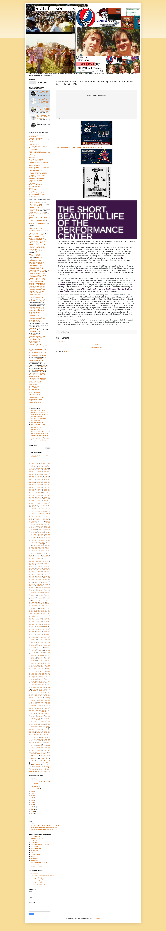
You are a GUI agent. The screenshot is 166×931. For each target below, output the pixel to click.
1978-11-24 (40, 644)
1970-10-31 (32, 503)
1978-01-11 (38, 629)
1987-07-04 (47, 713)
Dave (49, 756)
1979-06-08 (47, 658)
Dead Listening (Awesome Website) (40, 844)
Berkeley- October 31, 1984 (36, 328)
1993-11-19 (43, 737)
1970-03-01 (31, 497)
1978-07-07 (32, 637)
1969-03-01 (46, 481)
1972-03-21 (33, 522)
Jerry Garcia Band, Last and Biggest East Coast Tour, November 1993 (40, 434)
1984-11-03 (41, 705)
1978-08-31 (33, 639)
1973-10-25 (46, 561)
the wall (46, 769)
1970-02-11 (46, 494)
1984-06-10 (40, 700)
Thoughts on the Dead (36, 866)
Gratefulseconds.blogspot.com (84, 119)
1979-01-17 (47, 650)
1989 (37, 720)
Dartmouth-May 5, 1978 (35, 227)
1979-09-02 (47, 661)
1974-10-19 (31, 581)
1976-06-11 (46, 585)
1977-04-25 (42, 603)
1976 (46, 584)
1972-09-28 (41, 539)
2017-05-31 (43, 752)
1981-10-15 (34, 684)
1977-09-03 (32, 616)
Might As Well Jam (34, 156)
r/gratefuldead (34, 860)
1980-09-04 (34, 671)
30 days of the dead (40, 753)
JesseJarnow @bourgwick (37, 877)
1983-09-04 (39, 697)
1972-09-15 (47, 535)
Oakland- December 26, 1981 (37, 301)
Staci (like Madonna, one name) (39, 862)
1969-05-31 (46, 484)
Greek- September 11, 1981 (36, 294)
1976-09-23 (33, 593)
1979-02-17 (40, 653)
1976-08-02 (40, 592)
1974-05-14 (32, 572)
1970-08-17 (39, 500)
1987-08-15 (47, 716)
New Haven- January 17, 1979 (37, 246)
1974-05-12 (46, 571)
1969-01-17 (31, 477)
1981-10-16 (41, 684)
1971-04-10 (41, 508)
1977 (48, 598)
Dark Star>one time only (35, 170)
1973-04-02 (41, 550)
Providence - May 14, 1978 (36, 233)
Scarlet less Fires (33, 157)
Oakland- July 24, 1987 (35, 344)
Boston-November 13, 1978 (36, 236)
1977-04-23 (34, 603)
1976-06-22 (33, 589)
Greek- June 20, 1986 (35, 339)
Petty (37, 769)
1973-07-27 (42, 553)
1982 (49, 687)
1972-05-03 (40, 527)
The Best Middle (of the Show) (37, 194)
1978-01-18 (46, 629)
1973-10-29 (39, 563)
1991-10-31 (31, 736)
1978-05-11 (39, 634)
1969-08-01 (46, 485)
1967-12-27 (40, 468)
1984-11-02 (33, 705)
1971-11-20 (34, 516)
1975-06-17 (45, 582)
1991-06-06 (31, 731)
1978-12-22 (40, 645)
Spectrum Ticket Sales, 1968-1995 (40, 439)
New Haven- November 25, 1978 (37, 241)
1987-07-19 (47, 715)
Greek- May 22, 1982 (34, 313)
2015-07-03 (33, 747)
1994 (49, 737)
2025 (32, 791)
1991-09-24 (32, 734)
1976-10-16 (34, 598)
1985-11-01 (39, 708)
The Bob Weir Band (37, 354)
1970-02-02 (39, 494)
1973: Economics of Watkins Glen (39, 414)
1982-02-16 (34, 689)
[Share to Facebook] (66, 332)
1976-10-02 (40, 595)
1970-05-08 (38, 498)
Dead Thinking (34, 846)
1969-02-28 (39, 481)
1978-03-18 (31, 632)
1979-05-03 (40, 655)
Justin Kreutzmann (35, 854)
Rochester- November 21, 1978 (37, 239)
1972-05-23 (33, 531)
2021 (32, 800)
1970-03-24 (46, 497)
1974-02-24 (31, 571)
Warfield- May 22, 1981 (35, 293)
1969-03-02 (32, 482)
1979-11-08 (47, 665)
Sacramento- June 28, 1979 (36, 262)
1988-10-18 (31, 719)
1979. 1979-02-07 (35, 666)
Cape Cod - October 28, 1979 (37, 273)
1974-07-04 (31, 576)
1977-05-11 (36, 610)
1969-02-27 (31, 481)
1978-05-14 (46, 634)
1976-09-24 (40, 593)
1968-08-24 (31, 473)
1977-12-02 (31, 626)
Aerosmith (82, 270)
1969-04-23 (39, 484)
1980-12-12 (34, 674)
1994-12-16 (47, 739)
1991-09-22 (46, 732)
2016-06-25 (39, 750)
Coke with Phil (42, 756)
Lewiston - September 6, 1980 (37, 281)
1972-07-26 (40, 532)
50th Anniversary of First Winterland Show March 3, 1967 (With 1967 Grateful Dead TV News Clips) (43, 109)
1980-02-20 (34, 668)
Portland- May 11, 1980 (35, 276)
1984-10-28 (33, 703)
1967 (49, 465)
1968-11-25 (46, 474)
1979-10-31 (33, 665)
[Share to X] (64, 332)
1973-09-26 (46, 558)
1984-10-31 (47, 703)
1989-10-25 (36, 724)
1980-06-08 (34, 670)
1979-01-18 (33, 652)
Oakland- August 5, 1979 (35, 265)
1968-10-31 (31, 474)
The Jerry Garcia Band (38, 349)
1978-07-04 (46, 636)
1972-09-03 (47, 534)
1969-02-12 (46, 479)
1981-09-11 (47, 681)
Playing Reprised (33, 149)
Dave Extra (44, 758)
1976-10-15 (47, 597)
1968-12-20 (31, 476)
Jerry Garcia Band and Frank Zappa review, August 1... (45, 829)
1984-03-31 (33, 700)
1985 (47, 705)
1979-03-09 (33, 655)
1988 (40, 718)
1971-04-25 (41, 510)
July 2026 (35, 780)
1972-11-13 (34, 542)
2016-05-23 (38, 748)
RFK (42, 769)
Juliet (32, 852)
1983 (40, 695)
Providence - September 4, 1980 (37, 280)
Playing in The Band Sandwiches (37, 146)
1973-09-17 (46, 556)
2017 (37, 752)
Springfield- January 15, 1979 (37, 244)
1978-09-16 (40, 640)
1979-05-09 (33, 658)
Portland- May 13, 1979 (35, 260)
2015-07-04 (40, 747)
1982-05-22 (35, 690)
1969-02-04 (31, 479)
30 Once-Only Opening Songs (37, 175)
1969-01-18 (39, 477)
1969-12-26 (31, 490)
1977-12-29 (39, 626)
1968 (46, 468)
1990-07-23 (31, 728)
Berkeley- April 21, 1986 (35, 338)
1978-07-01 (31, 636)
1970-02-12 (31, 495)
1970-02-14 (46, 495)
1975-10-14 (39, 584)
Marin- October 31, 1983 (35, 322)
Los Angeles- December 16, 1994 (38, 346)
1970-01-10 (45, 492)
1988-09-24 (46, 718)
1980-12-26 (41, 674)
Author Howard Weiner (37, 838)
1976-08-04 (47, 592)
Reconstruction (35, 359)
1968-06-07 (31, 471)
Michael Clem (34, 856)
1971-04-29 (42, 511)
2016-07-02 (31, 752)
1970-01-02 (38, 492)
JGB (49, 768)
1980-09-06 (41, 671)
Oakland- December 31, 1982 (37, 318)
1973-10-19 (46, 560)
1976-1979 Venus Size (37, 416)
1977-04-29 (41, 605)
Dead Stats (46, 763)
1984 (49, 698)
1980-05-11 (41, 668)
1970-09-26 (39, 502)
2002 (38, 742)
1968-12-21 (39, 476)
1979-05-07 (40, 657)
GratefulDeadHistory (36, 848)
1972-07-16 (47, 531)
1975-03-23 (37, 582)
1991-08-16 (46, 731)
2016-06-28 (46, 750)
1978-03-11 (39, 631)
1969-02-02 (46, 477)
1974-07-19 (39, 576)
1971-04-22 (34, 510)
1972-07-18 (33, 532)
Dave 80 (34, 758)
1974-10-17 (38, 579)
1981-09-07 (40, 681)
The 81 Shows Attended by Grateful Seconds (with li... (44, 827)
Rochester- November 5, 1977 (37, 220)
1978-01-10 (31, 629)
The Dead (34, 386)
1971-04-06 (34, 508)
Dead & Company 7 (35, 401)
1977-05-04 (41, 607)
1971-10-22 (35, 514)
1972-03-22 (40, 522)
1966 (37, 463)
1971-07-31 (34, 513)
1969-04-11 (39, 482)
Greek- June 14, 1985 (35, 331)
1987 (35, 713)
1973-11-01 (31, 564)
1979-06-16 (33, 660)
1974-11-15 (46, 581)
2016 (32, 748)
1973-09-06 (37, 555)
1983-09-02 (31, 697)
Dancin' (31, 188)
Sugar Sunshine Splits (35, 151)
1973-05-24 (34, 552)
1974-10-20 (39, 581)
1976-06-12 (32, 587)
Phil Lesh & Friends (37, 378)
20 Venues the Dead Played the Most (40, 431)
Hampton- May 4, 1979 (35, 251)
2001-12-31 (31, 742)
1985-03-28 (31, 707)
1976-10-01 (33, 595)
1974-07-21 (46, 576)
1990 (42, 724)
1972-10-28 (41, 540)
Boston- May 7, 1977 (34, 210)
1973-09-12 (31, 556)
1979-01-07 (33, 649)
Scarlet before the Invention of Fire (38, 159)
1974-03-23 (39, 571)
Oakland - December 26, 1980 (37, 283)
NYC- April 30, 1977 (34, 209)
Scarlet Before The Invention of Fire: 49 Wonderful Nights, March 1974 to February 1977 (43, 100)
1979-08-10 (40, 661)
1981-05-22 (40, 679)
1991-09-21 (39, 732)
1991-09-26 (46, 734)
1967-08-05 (40, 466)
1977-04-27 (34, 605)
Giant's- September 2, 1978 (36, 235)
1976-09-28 (47, 593)
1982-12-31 (34, 695)
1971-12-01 (41, 516)
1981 (33, 678)
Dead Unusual (36, 764)
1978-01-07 (39, 628)
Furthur (33, 391)
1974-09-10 (46, 577)
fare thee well (36, 766)
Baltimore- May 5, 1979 (35, 254)
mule (33, 769)
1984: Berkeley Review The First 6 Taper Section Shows (43, 93)
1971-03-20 (41, 506)
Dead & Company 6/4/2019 (35, 402)
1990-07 (47, 726)
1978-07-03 (39, 636)
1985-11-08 (31, 710)
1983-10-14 (36, 698)
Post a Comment (63, 341)
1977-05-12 (43, 610)
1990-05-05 (47, 724)
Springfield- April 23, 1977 (36, 207)
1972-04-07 (47, 524)
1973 (41, 544)
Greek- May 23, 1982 (34, 315)
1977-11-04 (46, 623)
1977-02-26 (34, 600)
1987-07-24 (33, 716)
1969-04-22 (31, 484)
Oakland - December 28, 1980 (37, 286)
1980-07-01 (41, 670)
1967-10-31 (47, 466)
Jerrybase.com (34, 873)
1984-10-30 (40, 703)
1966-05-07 (43, 463)
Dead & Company (36, 397)
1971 (49, 505)
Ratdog (34, 376)
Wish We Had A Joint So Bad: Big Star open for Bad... (45, 826)
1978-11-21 (33, 644)
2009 (40, 744)
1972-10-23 (34, 540)
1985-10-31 (31, 708)
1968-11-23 (39, 474)
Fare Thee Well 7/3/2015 (34, 392)
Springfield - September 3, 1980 (37, 278)
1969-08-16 (39, 487)
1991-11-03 (38, 736)
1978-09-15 (33, 640)
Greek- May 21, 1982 (34, 312)
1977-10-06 (39, 618)
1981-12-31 (42, 687)
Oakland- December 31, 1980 (37, 289)
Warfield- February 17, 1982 (36, 310)
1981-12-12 (41, 686)
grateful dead (32, 767)
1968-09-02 (39, 473)
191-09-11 (31, 463)
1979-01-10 (47, 649)
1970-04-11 (31, 498)
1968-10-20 (46, 473)
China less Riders (34, 144)
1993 (44, 736)
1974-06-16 (39, 574)
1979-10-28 (47, 663)
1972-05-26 (40, 531)
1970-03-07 (39, 497)
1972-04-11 (40, 526)
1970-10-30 (46, 502)
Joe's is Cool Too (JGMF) (37, 883)
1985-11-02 (46, 708)
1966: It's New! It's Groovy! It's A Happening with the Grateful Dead (43, 117)
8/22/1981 (43, 370)
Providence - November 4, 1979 (37, 275)
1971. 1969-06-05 (33, 521)
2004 (47, 742)
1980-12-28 (34, 676)
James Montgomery (97, 289)
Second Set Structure (34, 165)
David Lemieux (35, 842)
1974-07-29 (38, 577)
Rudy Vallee (97, 282)
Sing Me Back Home (34, 196)
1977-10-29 (31, 623)
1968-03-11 (39, 469)
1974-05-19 (39, 572)
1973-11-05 (39, 564)
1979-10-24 (33, 663)
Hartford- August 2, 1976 (35, 206)
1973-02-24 (34, 547)
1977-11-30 (46, 624)
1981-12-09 (34, 686)
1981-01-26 (40, 678)
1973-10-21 (31, 561)
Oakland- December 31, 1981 (37, 307)
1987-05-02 (40, 713)
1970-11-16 (31, 505)
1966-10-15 (36, 465)
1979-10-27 (40, 663)
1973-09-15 (39, 556)
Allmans (48, 753)
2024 (32, 793)
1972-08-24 (47, 532)
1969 (46, 476)
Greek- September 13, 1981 (36, 297)
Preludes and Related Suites (36, 178)
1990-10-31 (39, 728)
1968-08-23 (46, 471)
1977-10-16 (39, 621)
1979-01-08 (40, 649)
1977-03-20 (42, 602)
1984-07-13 (33, 702)
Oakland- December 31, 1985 (37, 336)
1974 (30, 569)
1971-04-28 (34, 511)
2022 (32, 798)
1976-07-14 (33, 590)
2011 (35, 745)
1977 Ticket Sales (35, 420)
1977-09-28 (39, 616)
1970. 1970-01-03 (41, 505)
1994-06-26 (33, 739)
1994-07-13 (40, 739)
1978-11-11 (47, 640)
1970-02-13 (39, 495)
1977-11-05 (31, 624)
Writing (46, 771)
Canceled (43, 755)
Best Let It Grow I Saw (35, 160)
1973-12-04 (39, 568)
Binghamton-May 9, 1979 (35, 259)
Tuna (42, 771)
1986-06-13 (36, 711)
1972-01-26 (47, 521)
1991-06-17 (39, 731)
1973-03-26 (41, 548)
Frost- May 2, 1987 (34, 342)
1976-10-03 (47, 595)
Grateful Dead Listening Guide (38, 879)
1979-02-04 (33, 653)
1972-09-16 (33, 537)
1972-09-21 (41, 537)
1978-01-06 (31, 628)
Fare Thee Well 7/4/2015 (34, 394)
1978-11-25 (47, 644)
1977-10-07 (46, 618)
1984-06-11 (47, 700)
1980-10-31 (41, 673)
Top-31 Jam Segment (34, 771)
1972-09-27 (34, 539)
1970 (30, 492)
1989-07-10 (43, 721)
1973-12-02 (31, 568)
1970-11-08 (39, 503)
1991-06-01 (46, 729)
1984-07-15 (40, 702)
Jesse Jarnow (34, 850)
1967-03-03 (33, 466)
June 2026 (35, 786)
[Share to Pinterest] (68, 332)
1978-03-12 (46, 631)
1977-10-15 (31, 621)
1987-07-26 (40, 716)
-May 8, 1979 (39, 257)
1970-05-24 (46, 498)
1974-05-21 (46, 572)
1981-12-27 (35, 687)
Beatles (31, 185)
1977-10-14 (46, 619)
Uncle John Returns (34, 164)
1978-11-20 (47, 642)
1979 (40, 647)
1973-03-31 (34, 550)
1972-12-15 (35, 544)
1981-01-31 (47, 678)
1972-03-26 (40, 524)
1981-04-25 (33, 679)
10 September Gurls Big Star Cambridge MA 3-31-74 (103, 119)
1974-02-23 (45, 569)
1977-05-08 (42, 608)
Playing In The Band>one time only (38, 172)
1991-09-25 (39, 734)
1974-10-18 (46, 579)
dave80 (31, 760)
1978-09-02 (40, 639)
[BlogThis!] (63, 332)
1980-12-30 (41, 676)
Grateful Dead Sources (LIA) (38, 884)
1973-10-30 (46, 563)
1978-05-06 (31, 634)
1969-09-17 (46, 487)
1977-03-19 (34, 602)
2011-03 (40, 745)
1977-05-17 (43, 611)
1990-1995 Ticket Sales (37, 429)
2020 (32, 802)
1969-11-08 (39, 489)
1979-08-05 (33, 661)
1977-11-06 (39, 624)
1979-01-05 (47, 647)
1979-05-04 (47, 655)
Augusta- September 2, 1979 (36, 267)
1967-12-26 (33, 468)
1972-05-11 (40, 529)
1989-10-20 (43, 723)
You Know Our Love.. (34, 186)
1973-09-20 (31, 558)
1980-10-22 (34, 673)
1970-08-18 (46, 500)
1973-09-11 (45, 555)
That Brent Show (33, 189)
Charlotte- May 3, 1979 (35, 249)
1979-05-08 (47, 657)
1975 (30, 582)
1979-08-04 (47, 660)
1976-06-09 (32, 585)
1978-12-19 (33, 645)
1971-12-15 (37, 519)
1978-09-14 (47, 639)
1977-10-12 (39, 619)
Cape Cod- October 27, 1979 (36, 272)
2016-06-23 (31, 750)
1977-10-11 (31, 619)
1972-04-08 (33, 526)
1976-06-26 (40, 589)
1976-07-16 (40, 590)
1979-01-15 (40, 650)
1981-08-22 (33, 681)
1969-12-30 (39, 490)
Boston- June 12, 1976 (35, 204)
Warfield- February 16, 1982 (36, 309)
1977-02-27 (41, 600)
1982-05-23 (43, 690)
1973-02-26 (41, 547)
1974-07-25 (31, 577)
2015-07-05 (47, 747)
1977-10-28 (46, 621)
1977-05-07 (35, 608)
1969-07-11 (39, 485)
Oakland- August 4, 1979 (35, 264)
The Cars (85, 289)
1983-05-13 (46, 695)
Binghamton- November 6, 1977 (37, 223)
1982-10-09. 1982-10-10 (39, 694)
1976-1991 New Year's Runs (38, 418)
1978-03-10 (31, 631)
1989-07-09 (36, 721)
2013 (45, 745)
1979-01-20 (40, 652)
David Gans (34, 840)
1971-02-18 (34, 506)
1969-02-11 (39, 479)
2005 (30, 744)
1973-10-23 (38, 561)
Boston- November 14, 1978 (36, 238)
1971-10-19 (41, 513)
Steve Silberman (35, 864)
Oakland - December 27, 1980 (37, 285)
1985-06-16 (46, 707)
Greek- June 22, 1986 (35, 341)
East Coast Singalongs (35, 183)
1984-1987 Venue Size (37, 422)
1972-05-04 (47, 527)
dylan (45, 764)
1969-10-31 (31, 489)
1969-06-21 (31, 485)
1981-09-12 (33, 682)
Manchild (31, 191)
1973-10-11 (31, 560)
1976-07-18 (33, 592)
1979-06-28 (40, 660)
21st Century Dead (35, 836)
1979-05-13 (40, 658)
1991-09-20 (32, 732)
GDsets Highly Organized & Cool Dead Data (42, 875)
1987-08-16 (33, 718)
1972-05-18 (47, 529)
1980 (42, 666)
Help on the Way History (35, 180)
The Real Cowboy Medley (36, 148)
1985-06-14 (39, 707)
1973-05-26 (41, 552)
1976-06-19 (47, 587)
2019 (32, 753)
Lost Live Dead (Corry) (36, 881)
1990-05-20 (40, 726)
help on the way (42, 767)
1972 (40, 521)
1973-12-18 (46, 568)
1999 (32, 740)
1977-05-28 (37, 615)
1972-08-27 (40, 534)
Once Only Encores (34, 177)
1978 (45, 626)
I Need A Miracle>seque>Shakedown (39, 162)
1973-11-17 (31, 566)
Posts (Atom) (66, 351)
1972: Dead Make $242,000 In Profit (40, 412)
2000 (36, 740)
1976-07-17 (47, 590)
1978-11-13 (33, 642)
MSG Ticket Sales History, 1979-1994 (40, 437)
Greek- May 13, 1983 (34, 320)
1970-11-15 (46, 503)
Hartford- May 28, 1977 (35, 212)
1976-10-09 (33, 597)
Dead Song (37, 763)
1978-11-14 (40, 642)
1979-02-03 (47, 652)
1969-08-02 (31, 487)
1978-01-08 (46, 628)
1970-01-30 (31, 494)
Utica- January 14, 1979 (35, 243)
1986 (44, 710)
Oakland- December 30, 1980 (37, 288)
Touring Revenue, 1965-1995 (38, 441)
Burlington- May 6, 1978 (35, 228)
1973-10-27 (31, 563)
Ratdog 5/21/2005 (33, 388)
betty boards (34, 755)
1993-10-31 (36, 737)
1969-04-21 (46, 482)
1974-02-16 (38, 569)
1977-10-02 (31, 618)
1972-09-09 (33, 535)
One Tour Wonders (38, 185)
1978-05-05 (46, 632)
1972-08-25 (33, 534)
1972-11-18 (41, 542)
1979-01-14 (33, 650)
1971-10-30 (41, 514)
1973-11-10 (46, 564)
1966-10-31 (43, 465)
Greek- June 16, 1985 (35, 334)
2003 (43, 742)
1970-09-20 (31, 502)
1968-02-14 (31, 469)
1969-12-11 (46, 489)
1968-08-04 (39, 471)
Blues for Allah (33, 168)
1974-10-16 (31, 579)
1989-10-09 (36, 723)
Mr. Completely (34, 858)
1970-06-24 (31, 500)
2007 (35, 744)
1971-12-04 (35, 518)
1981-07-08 (47, 679)
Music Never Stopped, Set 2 (36, 193)
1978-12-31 (33, 647)
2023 (32, 795)
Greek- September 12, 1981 (36, 296)
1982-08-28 (43, 692)
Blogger (98, 918)
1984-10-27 (47, 702)
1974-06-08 (31, 574)
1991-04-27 (31, 729)
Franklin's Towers (33, 181)
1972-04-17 (47, 526)
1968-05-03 (46, 469)
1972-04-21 (33, 527)
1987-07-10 (33, 715)
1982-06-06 (36, 692)
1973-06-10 (35, 553)
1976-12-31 (41, 598)
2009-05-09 (46, 744)
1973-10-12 (38, 560)
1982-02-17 (41, 689)
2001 (40, 740)
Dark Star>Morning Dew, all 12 (37, 138)
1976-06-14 (40, 587)
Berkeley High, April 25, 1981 (36, 291)
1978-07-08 (40, 637)
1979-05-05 (33, 657)
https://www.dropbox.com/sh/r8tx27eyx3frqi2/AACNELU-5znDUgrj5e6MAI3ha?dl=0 (79, 147)
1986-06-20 (43, 711)
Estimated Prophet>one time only (37, 173)
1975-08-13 (32, 584)
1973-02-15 (35, 545)
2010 (30, 745)
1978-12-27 (47, 645)
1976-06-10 (39, 585)
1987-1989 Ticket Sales (37, 428)
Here (30, 350)
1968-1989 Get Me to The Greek (39, 411)
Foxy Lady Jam (45, 766)
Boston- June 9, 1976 (34, 202)
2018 (49, 752)
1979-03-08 (47, 653)
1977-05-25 (43, 613)
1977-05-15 (36, 611)
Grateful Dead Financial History (37, 143)
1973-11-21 (39, 566)
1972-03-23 (47, 522)
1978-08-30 (47, 637)
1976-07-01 (47, 589)
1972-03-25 (33, 524)
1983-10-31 (43, 698)
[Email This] (61, 332)
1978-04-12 (39, 632)
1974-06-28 (46, 574)
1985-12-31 (38, 710)
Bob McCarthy (111, 289)
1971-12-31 (45, 519)
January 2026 (36, 788)
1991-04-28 (39, 729)
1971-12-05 (42, 518)
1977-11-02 (38, 623)
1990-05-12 (33, 726)
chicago (35, 756)
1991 (46, 728)
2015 (49, 745)
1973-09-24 (39, 558)
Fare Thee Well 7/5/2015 (34, 396)
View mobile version (96, 347)
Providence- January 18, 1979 (37, 247)
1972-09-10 (40, 535)
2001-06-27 (46, 740)
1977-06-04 (45, 615)
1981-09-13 (41, 682)
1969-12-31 (46, 490)
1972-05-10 (33, 529)
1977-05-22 (36, 613)
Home (96, 344)
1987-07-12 (40, 715)
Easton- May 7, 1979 (34, 255)
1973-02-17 (41, 545)
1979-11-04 (40, 665)
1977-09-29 (46, 616)
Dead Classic (44, 761)
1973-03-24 (34, 548)
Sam (38, 122)
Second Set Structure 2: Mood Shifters (39, 167)
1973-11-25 (46, 566)
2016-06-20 (46, 748)
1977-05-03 (34, 607)
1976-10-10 (40, 597)
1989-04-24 (43, 719)
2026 (32, 778)
